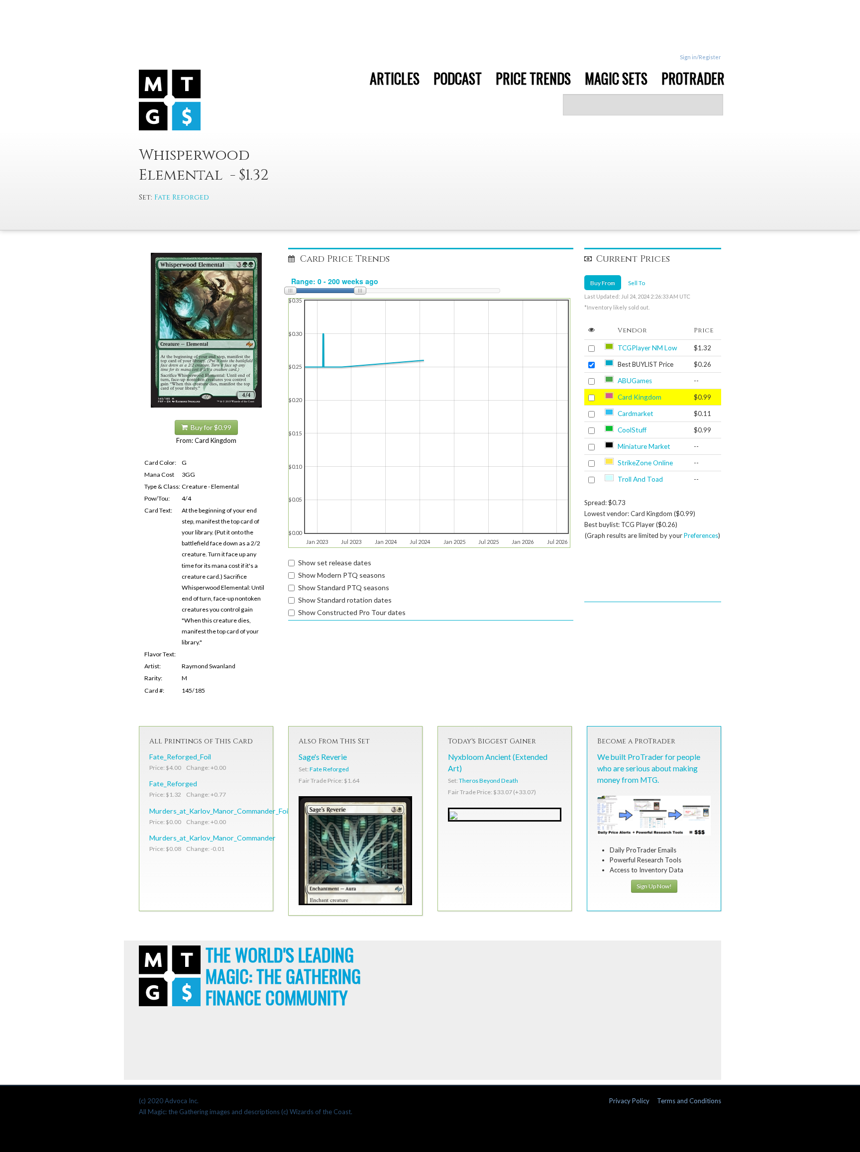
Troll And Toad (640, 479)
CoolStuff (632, 430)
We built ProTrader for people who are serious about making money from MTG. (648, 768)
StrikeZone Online (645, 463)
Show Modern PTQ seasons (341, 575)
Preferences (701, 535)
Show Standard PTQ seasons (343, 587)
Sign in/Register (700, 57)
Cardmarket (635, 414)
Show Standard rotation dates (345, 600)
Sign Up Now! (654, 886)
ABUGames (635, 381)
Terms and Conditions (689, 1101)
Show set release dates (334, 562)
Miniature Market (644, 446)
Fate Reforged (181, 197)
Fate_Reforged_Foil (180, 756)
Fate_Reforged (173, 783)
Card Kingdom (639, 397)
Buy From (602, 282)
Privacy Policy (629, 1101)
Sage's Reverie (323, 756)
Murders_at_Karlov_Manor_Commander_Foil (219, 811)
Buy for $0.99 (209, 427)
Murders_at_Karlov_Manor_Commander (212, 838)
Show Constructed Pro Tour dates (352, 612)
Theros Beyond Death (488, 780)
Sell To (636, 282)
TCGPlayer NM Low (647, 348)
